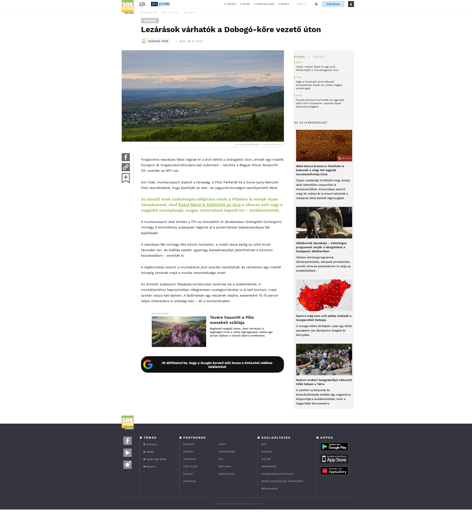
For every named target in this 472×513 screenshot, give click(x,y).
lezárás (191, 12)
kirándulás (172, 12)
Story (222, 444)
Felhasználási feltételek (277, 474)
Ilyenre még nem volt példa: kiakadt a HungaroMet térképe (323, 318)
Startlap (188, 444)
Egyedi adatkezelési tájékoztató (282, 481)
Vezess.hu (189, 459)
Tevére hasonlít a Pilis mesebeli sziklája (232, 320)
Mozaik (150, 20)
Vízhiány (231, 4)
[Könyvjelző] (126, 178)
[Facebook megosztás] (126, 157)
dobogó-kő (150, 12)
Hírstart (188, 451)
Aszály (246, 4)
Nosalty (188, 474)
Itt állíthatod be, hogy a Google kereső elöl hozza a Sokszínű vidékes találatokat (217, 365)
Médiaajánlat (269, 488)
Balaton (284, 4)
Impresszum (268, 466)
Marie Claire (226, 474)
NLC (221, 459)
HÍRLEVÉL (266, 451)
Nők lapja (225, 466)
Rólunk (266, 459)
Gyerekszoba (227, 451)
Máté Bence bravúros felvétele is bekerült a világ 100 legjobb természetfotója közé (320, 170)
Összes (318, 57)
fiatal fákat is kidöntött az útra (209, 204)
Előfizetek (333, 4)
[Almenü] (142, 4)
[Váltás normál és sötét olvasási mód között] (316, 4)
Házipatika (189, 481)
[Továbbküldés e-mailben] (126, 167)
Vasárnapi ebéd (265, 4)
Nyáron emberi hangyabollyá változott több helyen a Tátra (324, 382)
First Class (190, 466)
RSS (263, 444)
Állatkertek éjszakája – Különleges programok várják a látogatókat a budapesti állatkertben (321, 247)
